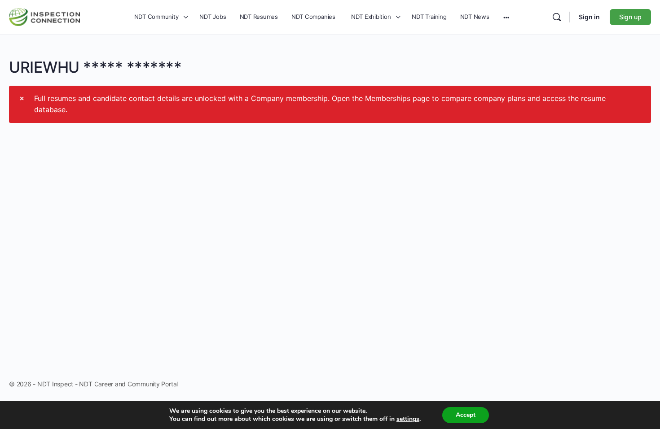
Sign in (589, 17)
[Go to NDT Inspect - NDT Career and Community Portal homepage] (44, 16)
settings (407, 419)
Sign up (630, 17)
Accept (465, 415)
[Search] (557, 17)
